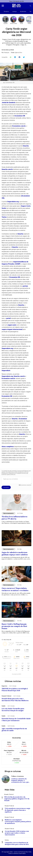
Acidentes (23, 11)
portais (25, 286)
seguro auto (11, 325)
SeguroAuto (6, 370)
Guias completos (8, 446)
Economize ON (20, 116)
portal (8, 318)
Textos (4, 217)
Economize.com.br (19, 126)
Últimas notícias (13, 681)
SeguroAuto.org (13, 201)
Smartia (26, 146)
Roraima (6, 11)
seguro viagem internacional (12, 329)
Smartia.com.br (7, 169)
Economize (23, 419)
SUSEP (17, 264)
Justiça (14, 11)
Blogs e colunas (13, 771)
